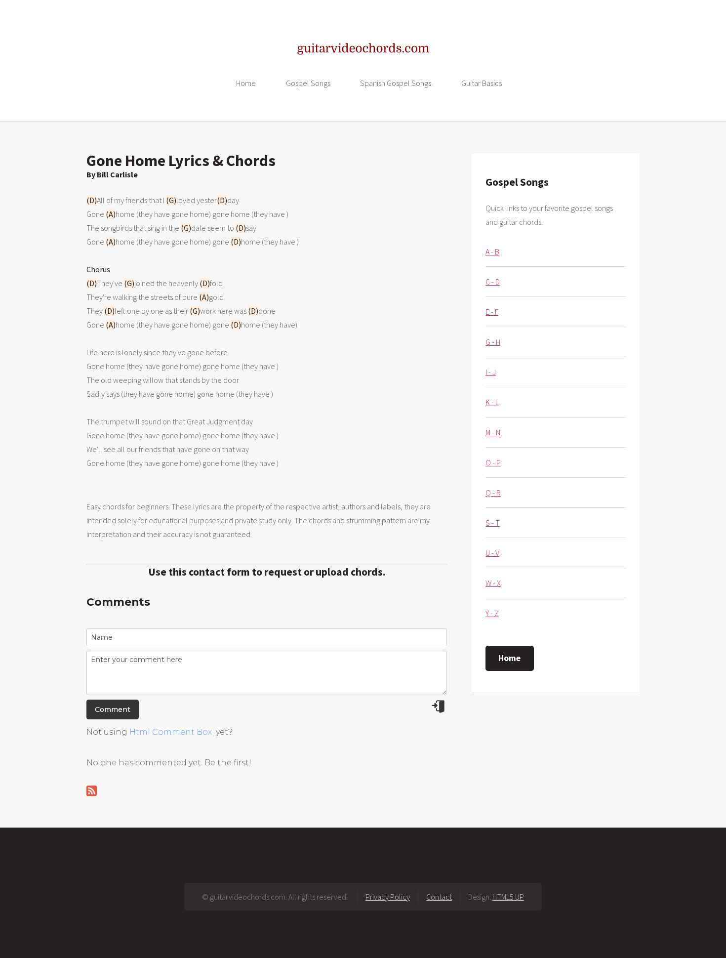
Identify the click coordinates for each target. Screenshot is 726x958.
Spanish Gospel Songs (395, 83)
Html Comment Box (170, 732)
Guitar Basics (481, 83)
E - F (491, 312)
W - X (493, 583)
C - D (492, 282)
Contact (439, 897)
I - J (490, 372)
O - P (493, 462)
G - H (492, 342)
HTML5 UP (508, 897)
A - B (492, 251)
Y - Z (492, 613)
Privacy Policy (387, 897)
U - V (492, 553)
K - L (492, 402)
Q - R (493, 493)
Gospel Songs (308, 83)
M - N (492, 432)
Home (246, 83)
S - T (492, 523)
